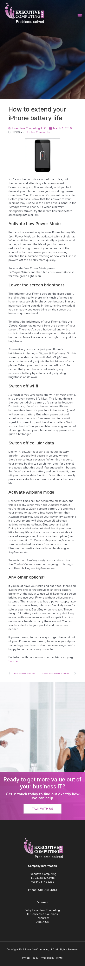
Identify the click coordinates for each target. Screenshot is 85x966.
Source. (13, 661)
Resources (43, 918)
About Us (42, 922)
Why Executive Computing (42, 910)
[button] (79, 15)
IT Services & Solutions (42, 914)
